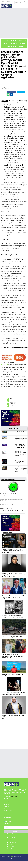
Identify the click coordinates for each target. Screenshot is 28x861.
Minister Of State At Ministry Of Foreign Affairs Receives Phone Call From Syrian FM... (13, 717)
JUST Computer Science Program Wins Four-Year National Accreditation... (21, 438)
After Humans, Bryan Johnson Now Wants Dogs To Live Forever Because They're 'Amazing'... (12, 656)
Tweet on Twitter (21, 91)
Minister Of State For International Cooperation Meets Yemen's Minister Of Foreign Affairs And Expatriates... (13, 575)
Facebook (12, 837)
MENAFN (5, 101)
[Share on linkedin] (11, 94)
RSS (11, 848)
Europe (13, 40)
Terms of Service (8, 802)
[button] (20, 2)
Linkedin (12, 846)
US (5, 40)
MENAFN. (11, 856)
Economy (14, 43)
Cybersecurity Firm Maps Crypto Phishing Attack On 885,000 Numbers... (21, 461)
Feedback (6, 815)
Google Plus (13, 842)
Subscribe (15, 831)
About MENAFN (8, 810)
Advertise (6, 808)
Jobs (5, 813)
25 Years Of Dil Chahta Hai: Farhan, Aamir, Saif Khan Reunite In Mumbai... (12, 616)
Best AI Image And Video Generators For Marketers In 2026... (20, 446)
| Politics (5, 43)
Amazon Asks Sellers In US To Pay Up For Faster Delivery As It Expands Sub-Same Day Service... (13, 551)
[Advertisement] (14, 23)
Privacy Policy (7, 804)
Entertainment (9, 46)
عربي (16, 2)
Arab (20, 40)
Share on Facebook (11, 91)
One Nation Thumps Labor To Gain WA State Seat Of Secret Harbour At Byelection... (13, 597)
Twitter (11, 840)
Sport (20, 46)
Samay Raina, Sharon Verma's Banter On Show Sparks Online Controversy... (13, 693)
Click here (14, 796)
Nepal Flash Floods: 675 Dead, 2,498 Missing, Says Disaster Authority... (12, 637)
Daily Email (12, 844)
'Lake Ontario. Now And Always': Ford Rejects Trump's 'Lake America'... (12, 675)
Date (3, 87)
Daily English (8, 821)
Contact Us (6, 806)
